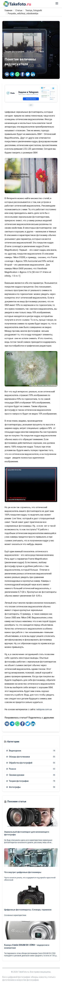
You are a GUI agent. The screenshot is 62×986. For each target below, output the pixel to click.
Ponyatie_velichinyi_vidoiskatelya (23, 13)
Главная (8, 10)
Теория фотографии (14, 51)
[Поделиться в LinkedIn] (33, 74)
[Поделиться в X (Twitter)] (27, 74)
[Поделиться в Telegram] (12, 74)
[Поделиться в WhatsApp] (17, 74)
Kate (42, 51)
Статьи (18, 10)
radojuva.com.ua (44, 709)
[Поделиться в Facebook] (22, 74)
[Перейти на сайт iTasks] (31, 93)
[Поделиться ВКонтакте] (7, 74)
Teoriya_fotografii (33, 10)
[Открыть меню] (57, 3)
